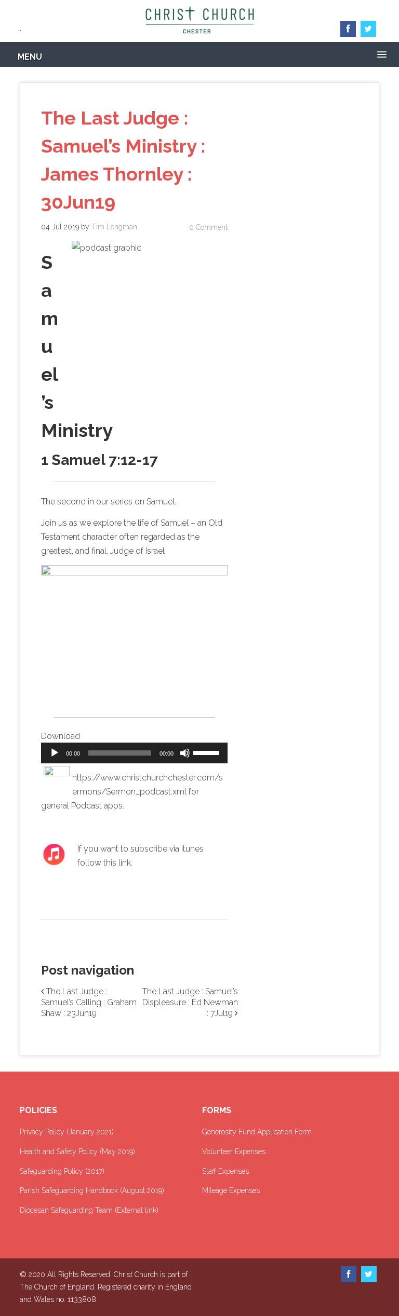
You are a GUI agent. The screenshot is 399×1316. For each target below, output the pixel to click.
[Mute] (185, 753)
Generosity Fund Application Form (257, 1132)
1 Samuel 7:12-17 (99, 460)
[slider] (207, 752)
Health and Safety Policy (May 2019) (77, 1151)
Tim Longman (114, 227)
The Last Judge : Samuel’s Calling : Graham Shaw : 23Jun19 (89, 1002)
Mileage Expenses (231, 1190)
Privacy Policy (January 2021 (66, 1132)
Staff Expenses (225, 1171)
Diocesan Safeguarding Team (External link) (89, 1210)
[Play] (54, 753)
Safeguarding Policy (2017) (62, 1171)
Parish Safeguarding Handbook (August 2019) (92, 1190)
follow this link (104, 863)
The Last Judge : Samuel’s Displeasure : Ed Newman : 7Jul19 (190, 1002)
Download (60, 736)
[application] (134, 753)
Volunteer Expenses (233, 1151)
